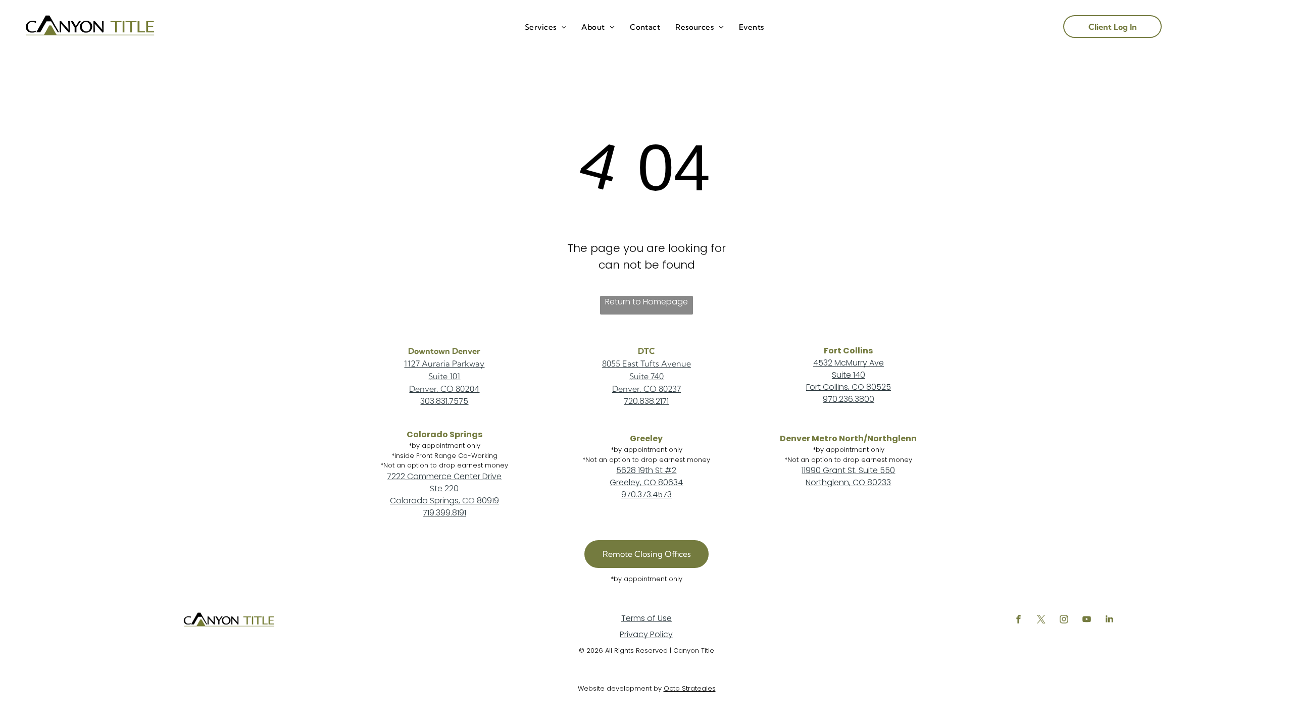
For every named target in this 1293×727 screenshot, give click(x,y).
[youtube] (1086, 620)
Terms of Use (646, 618)
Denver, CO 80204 (444, 389)
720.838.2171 (646, 401)
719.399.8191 (444, 512)
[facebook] (1018, 620)
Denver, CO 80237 (646, 389)
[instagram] (1064, 620)
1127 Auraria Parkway (444, 363)
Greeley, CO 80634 (646, 482)
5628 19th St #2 (646, 470)
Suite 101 (444, 376)
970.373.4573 (646, 494)
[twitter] (1041, 620)
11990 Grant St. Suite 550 (848, 470)
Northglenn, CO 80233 (848, 482)
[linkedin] (1109, 620)
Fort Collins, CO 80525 (848, 387)
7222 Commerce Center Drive (444, 476)
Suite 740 (646, 376)
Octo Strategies (690, 688)
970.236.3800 (848, 399)
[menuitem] (545, 27)
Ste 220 (444, 488)
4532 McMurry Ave (848, 363)
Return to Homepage (646, 301)
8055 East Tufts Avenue (646, 363)
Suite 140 (848, 375)
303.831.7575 (444, 401)
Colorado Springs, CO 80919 (444, 500)
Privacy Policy (646, 634)
